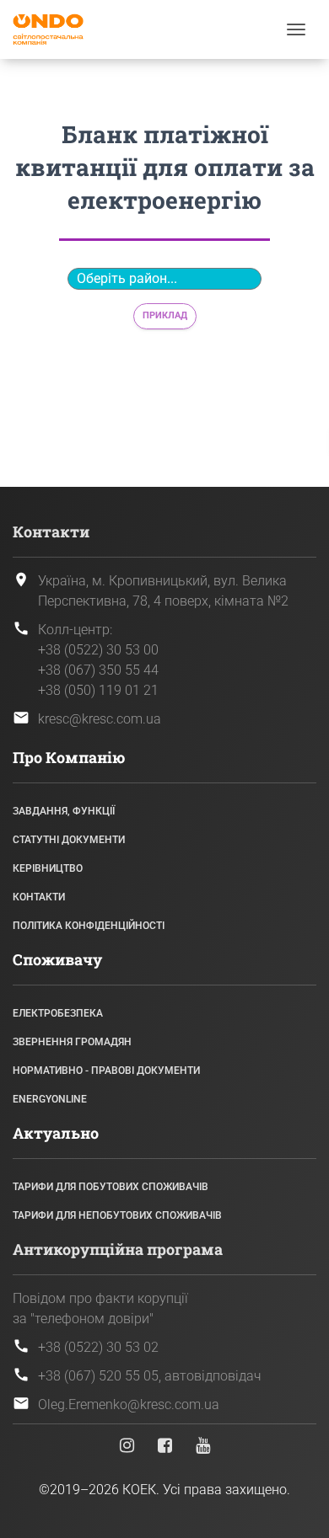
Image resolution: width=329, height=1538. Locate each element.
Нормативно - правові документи (106, 1070)
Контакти (39, 897)
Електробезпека (58, 1013)
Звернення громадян (72, 1042)
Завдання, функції (64, 811)
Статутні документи (69, 840)
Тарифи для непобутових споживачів (117, 1215)
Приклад (165, 315)
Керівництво (48, 868)
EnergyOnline (50, 1099)
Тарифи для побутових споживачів (110, 1187)
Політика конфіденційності (88, 926)
